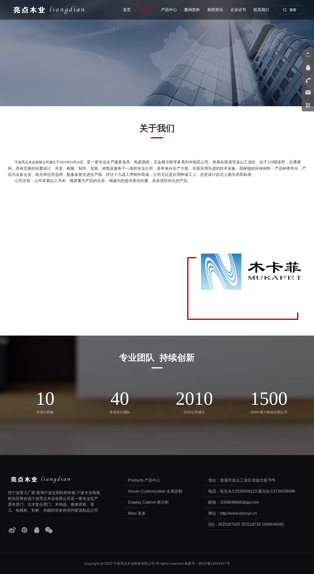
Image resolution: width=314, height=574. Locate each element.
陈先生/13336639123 (238, 491)
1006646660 (273, 524)
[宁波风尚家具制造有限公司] (54, 10)
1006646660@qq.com (239, 502)
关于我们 (146, 10)
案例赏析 (192, 10)
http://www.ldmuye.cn (238, 513)
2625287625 (229, 524)
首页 (127, 10)
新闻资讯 (215, 10)
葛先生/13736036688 (276, 491)
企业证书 (238, 10)
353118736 (251, 524)
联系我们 (261, 10)
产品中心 (169, 10)
